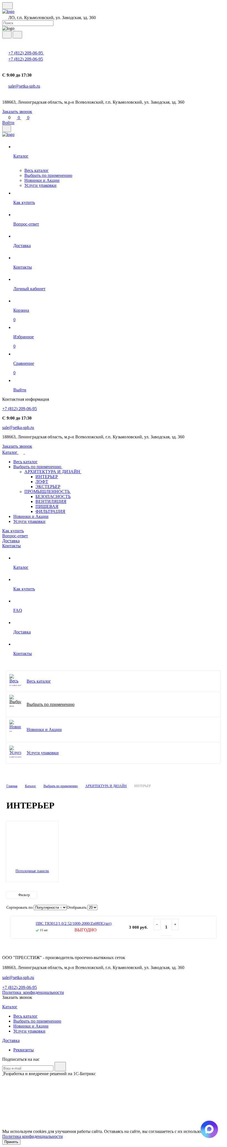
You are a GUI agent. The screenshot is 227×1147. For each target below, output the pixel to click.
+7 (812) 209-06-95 (26, 53)
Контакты (11, 545)
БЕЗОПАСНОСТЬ (53, 496)
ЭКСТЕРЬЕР (47, 486)
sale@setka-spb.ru (24, 86)
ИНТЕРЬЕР (46, 476)
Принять (11, 1142)
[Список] (204, 908)
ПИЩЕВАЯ (46, 506)
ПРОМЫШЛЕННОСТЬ (47, 491)
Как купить (13, 530)
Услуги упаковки (40, 185)
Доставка (11, 540)
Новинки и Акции (42, 180)
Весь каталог (36, 170)
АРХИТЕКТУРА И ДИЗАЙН (52, 471)
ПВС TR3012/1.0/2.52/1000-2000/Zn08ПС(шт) (74, 923)
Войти (8, 122)
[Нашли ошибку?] (113, 1126)
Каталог (10, 452)
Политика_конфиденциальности (33, 992)
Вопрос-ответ (15, 535)
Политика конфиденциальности (32, 1136)
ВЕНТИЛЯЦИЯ (50, 501)
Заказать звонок (17, 111)
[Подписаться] (60, 1066)
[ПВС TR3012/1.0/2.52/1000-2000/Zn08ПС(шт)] (22, 927)
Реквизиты (23, 1050)
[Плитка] (193, 908)
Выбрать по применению (48, 175)
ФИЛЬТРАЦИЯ (50, 511)
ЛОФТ (41, 481)
